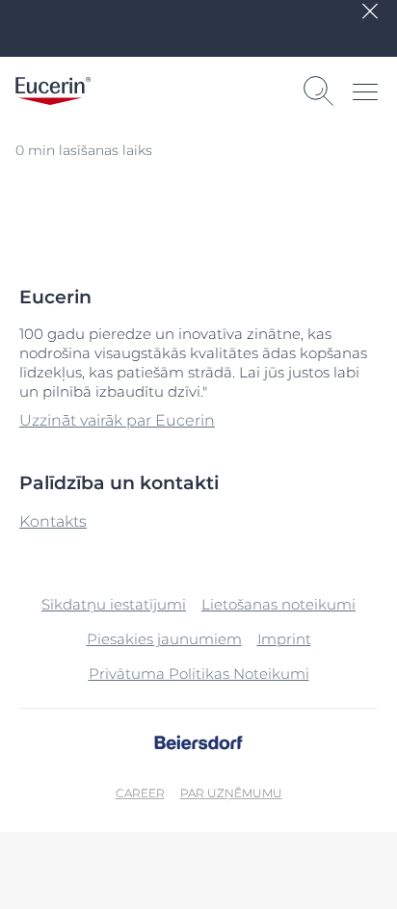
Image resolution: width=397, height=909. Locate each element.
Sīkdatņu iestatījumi (113, 604)
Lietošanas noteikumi (278, 604)
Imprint (284, 639)
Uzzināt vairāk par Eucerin (117, 420)
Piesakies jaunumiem (164, 639)
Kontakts (53, 521)
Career (140, 793)
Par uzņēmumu (231, 793)
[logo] (53, 91)
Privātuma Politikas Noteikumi (199, 673)
